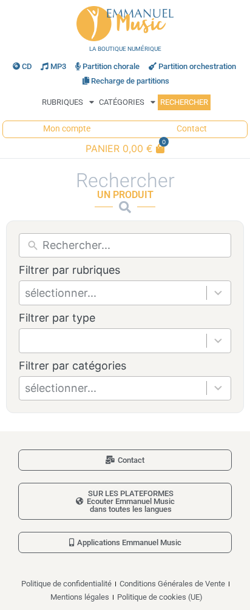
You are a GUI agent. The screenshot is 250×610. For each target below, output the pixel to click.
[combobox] (115, 293)
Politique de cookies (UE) (160, 597)
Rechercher (184, 102)
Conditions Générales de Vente (172, 583)
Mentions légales (79, 597)
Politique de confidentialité (66, 583)
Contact (192, 129)
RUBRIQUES (62, 102)
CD (27, 66)
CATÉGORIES (121, 102)
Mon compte (66, 129)
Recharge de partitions (130, 80)
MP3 (58, 66)
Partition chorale (111, 66)
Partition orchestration (197, 66)
